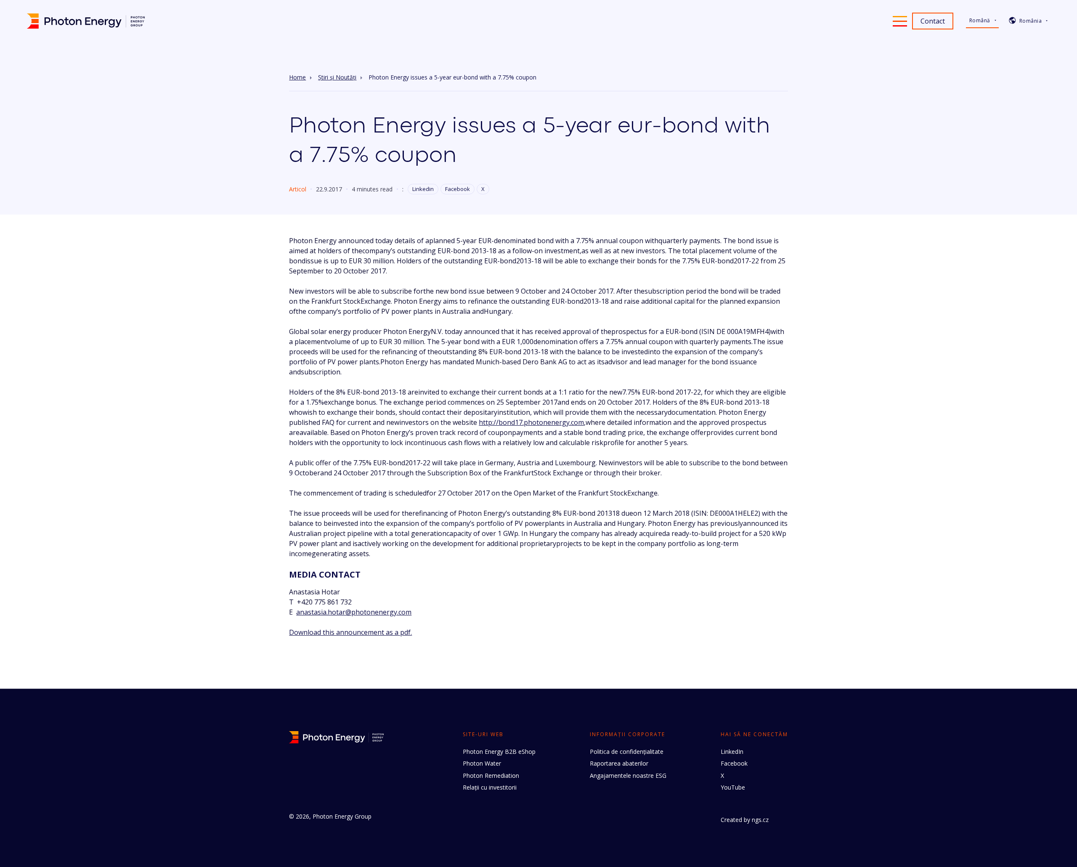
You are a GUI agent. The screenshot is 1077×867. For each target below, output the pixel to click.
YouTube (733, 787)
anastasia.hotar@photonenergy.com (353, 612)
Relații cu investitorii (490, 787)
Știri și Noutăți (337, 77)
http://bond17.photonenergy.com (531, 422)
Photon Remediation (491, 776)
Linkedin (423, 189)
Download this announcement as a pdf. (350, 632)
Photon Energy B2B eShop (499, 752)
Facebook (457, 189)
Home (297, 77)
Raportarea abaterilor (619, 763)
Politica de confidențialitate (626, 752)
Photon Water (482, 763)
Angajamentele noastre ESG (628, 776)
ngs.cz (760, 820)
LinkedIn (732, 752)
